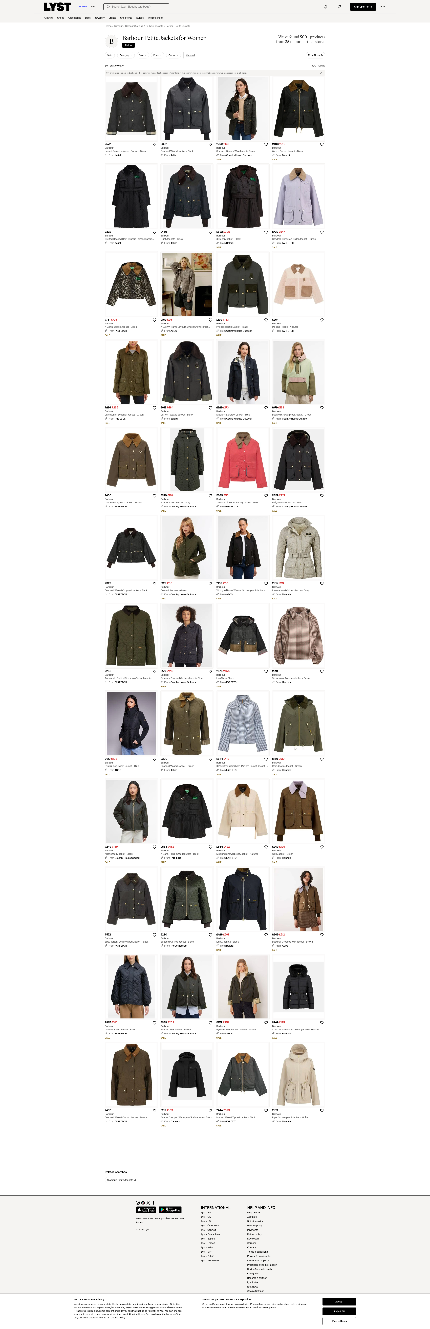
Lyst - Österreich (210, 1225)
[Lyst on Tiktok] (143, 1203)
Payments (252, 1229)
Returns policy (255, 1225)
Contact (251, 1247)
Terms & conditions (257, 1251)
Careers (251, 1243)
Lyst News (252, 1286)
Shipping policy (255, 1221)
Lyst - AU (206, 1212)
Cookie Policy (118, 1317)
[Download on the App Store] (146, 1210)
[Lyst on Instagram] (138, 1203)
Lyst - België (207, 1256)
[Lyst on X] (148, 1203)
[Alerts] (326, 6)
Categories (253, 1273)
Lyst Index (252, 1282)
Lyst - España (208, 1238)
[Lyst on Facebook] (153, 1203)
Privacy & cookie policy (259, 1256)
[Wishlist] (339, 6)
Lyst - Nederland (210, 1260)
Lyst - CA (206, 1216)
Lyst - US (206, 1221)
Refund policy (254, 1234)
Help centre (253, 1212)
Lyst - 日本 (206, 1251)
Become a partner (257, 1277)
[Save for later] (154, 144)
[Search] (108, 7)
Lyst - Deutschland (211, 1234)
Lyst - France (208, 1243)
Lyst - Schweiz (208, 1229)
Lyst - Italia (207, 1247)
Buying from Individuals (259, 1269)
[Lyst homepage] (57, 6)
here (244, 73)
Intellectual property (258, 1260)
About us (252, 1216)
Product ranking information (262, 1264)
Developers (253, 1238)
